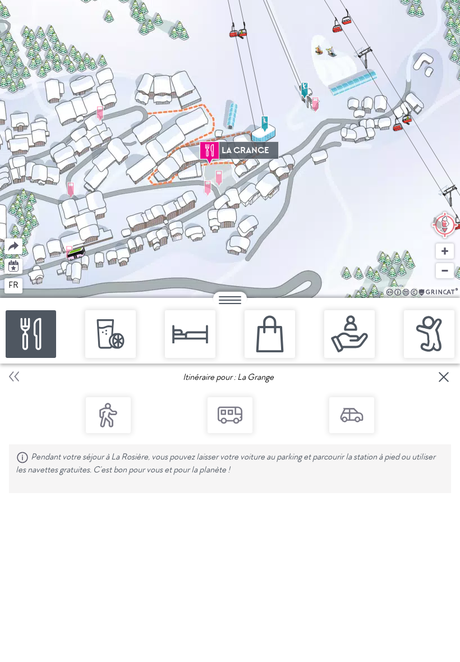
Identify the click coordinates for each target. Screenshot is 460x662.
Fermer (444, 377)
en (35, 285)
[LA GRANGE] (209, 150)
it (55, 285)
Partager (4, 238)
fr (13, 285)
